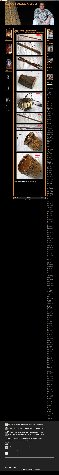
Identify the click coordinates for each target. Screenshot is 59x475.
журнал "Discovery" (49, 131)
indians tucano (49, 344)
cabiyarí (50, 314)
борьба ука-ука (49, 105)
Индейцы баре (49, 143)
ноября (8, 91)
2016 (7, 85)
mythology (52, 380)
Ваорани (9, 433)
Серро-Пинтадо (50, 268)
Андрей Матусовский (50, 100)
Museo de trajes (49, 372)
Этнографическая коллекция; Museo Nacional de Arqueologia (50, 302)
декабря (8, 90)
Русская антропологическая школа (49, 260)
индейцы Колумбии (49, 163)
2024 (7, 76)
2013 (7, 88)
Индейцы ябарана (49, 195)
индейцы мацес (49, 170)
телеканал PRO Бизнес (50, 273)
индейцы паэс (51, 176)
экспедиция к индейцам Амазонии (50, 291)
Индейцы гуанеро (49, 153)
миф (52, 232)
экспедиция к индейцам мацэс (50, 296)
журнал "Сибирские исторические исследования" (50, 126)
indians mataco (51, 338)
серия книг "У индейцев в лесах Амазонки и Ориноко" (50, 267)
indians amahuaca (49, 330)
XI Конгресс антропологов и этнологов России (50, 407)
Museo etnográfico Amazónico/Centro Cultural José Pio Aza (50, 375)
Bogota (52, 312)
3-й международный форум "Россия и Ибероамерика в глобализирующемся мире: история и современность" (50, 90)
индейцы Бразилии (49, 146)
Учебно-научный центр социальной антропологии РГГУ (50, 279)
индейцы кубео (49, 164)
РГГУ (51, 258)
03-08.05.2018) (49, 89)
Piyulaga (51, 384)
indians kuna (51, 336)
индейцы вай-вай (49, 147)
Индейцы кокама (49, 161)
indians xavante (49, 347)
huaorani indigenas (49, 329)
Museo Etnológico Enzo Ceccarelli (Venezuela (50, 378)
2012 (7, 89)
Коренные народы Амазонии (21, 3)
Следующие (16, 197)
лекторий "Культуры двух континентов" (50, 221)
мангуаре (52, 223)
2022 (7, 78)
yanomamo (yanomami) (50, 416)
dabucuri (51, 319)
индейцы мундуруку (49, 172)
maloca (48, 362)
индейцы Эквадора (50, 193)
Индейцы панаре (49, 174)
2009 (7, 109)
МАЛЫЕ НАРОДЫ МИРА (8, 431)
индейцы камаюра (49, 156)
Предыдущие (43, 197)
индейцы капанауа (49, 157)
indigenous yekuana (49, 355)
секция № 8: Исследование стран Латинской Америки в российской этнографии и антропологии (50, 264)
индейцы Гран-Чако (50, 152)
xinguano (50, 411)
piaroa (48, 384)
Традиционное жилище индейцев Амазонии (13, 427)
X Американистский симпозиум (50, 403)
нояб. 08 (8, 96)
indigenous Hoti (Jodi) (49, 353)
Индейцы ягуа (49, 196)
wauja (52, 400)
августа (8, 99)
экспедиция (49, 288)
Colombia (48, 317)
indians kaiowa (50, 334)
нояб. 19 (8, 92)
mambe (51, 362)
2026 (7, 74)
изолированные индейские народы (50, 134)
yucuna (48, 418)
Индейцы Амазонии (18, 182)
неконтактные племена (50, 247)
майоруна (52, 222)
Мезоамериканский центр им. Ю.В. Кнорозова (50, 232)
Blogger (39, 469)
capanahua (48, 315)
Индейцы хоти (28, 182)
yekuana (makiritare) (49, 417)
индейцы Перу (50, 177)
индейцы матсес (49, 169)
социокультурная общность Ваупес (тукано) (50, 270)
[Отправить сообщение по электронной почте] (35, 181)
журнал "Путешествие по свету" (50, 125)
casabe (52, 315)
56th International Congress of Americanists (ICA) (50, 93)
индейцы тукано (49, 184)
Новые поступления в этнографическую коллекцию (25, 30)
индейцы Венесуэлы (23, 182)
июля (8, 100)
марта (8, 102)
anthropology (38, 182)
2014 (7, 87)
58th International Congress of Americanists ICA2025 (50, 95)
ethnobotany (51, 321)
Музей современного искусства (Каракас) (50, 238)
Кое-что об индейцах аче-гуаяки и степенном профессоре (12, 437)
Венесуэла (49, 107)
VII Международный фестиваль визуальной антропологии (50, 397)
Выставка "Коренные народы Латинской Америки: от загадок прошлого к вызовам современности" (50, 114)
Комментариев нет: (32, 181)
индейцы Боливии (49, 144)
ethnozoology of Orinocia (49, 323)
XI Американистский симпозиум (50, 405)
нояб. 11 (8, 94)
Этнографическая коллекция (33, 182)
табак (52, 271)
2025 (7, 75)
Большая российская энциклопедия (50, 104)
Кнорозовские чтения (50, 212)
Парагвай (48, 249)
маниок (50, 224)
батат (51, 103)
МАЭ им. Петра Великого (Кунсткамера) (50, 228)
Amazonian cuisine (49, 305)
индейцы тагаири (49, 181)
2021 (7, 79)
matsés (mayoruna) (50, 367)
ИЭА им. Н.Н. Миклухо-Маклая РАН (50, 201)
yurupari (51, 418)
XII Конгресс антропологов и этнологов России (50, 409)
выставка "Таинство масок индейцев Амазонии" (50, 117)
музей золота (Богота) (50, 236)
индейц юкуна (51, 136)
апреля (8, 101)
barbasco (49, 312)
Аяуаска (49, 103)
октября (8, 98)
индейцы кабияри (49, 154)
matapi (48, 365)
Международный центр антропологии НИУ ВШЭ (50, 230)
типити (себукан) (49, 274)
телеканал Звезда (50, 272)
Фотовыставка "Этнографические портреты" (49, 282)
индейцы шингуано (50, 191)
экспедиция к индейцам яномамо (50, 298)
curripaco (48, 319)
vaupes (48, 395)
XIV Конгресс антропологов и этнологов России (50, 413)
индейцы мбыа (49, 171)
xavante (50, 404)
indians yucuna (49, 350)
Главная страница (29, 197)
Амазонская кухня (49, 97)
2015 (7, 86)
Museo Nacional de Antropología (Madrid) (50, 379)
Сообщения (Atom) (31, 199)
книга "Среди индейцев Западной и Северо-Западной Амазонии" (50, 209)
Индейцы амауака (49, 139)
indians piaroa (49, 342)
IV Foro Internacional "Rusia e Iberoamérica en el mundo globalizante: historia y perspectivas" (50, 358)
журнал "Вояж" (48, 124)
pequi (49, 381)
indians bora (48, 331)
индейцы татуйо (49, 183)
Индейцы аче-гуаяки (49, 140)
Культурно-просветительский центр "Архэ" (49, 217)
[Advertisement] (29, 189)
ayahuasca (51, 311)
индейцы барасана (48, 142)
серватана (48, 266)
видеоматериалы (50, 108)
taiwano (52, 387)
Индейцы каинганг (49, 155)
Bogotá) (48, 313)
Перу (51, 251)
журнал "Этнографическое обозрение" (50, 128)
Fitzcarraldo (49, 325)
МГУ (52, 228)
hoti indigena (51, 326)
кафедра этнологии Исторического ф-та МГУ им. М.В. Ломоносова (50, 203)
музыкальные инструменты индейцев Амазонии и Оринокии (50, 241)
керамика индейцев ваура (50, 205)
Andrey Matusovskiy (49, 307)
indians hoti (42, 182)
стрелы (51, 270)
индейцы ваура (50, 148)
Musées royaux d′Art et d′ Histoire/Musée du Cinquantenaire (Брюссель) (50, 370)
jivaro (48, 360)
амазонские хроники (49, 98)
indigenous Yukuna (49, 356)
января (8, 105)
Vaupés (52, 395)
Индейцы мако (49, 167)
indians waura (49, 346)
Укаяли (49, 276)
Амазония (50, 96)
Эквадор (48, 287)
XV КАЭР (48, 416)
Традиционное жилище (50, 275)
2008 (7, 110)
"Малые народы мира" (50, 88)
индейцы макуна (49, 168)
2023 (7, 77)
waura (49, 401)
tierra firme (49, 393)
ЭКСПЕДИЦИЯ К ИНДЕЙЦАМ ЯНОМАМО (13, 423)
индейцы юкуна (51, 194)
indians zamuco (49, 351)
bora (50, 313)
